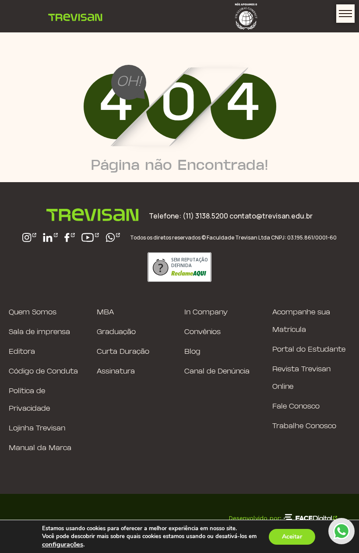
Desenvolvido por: (255, 517)
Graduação (116, 332)
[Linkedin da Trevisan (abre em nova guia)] (50, 237)
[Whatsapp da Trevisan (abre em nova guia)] (113, 237)
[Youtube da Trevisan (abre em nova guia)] (90, 237)
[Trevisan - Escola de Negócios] (75, 16)
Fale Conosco (296, 406)
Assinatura (116, 371)
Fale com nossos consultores (341, 531)
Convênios (202, 332)
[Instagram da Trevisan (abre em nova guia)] (29, 237)
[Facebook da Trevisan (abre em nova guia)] (69, 237)
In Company (206, 312)
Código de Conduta (43, 371)
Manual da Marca (40, 448)
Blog (192, 352)
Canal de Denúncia (217, 371)
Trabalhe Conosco (304, 426)
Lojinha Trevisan (37, 428)
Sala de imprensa (39, 332)
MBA (105, 312)
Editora (22, 352)
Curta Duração (123, 352)
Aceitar (292, 536)
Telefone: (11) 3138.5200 (189, 216)
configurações (62, 544)
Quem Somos (32, 312)
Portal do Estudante (308, 349)
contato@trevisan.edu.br (271, 216)
